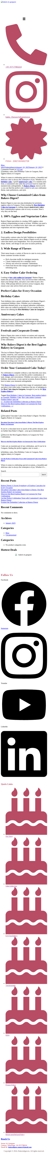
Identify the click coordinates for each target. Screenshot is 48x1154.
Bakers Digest (29, 186)
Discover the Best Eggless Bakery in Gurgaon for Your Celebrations (23, 441)
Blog (3, 165)
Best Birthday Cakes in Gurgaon (19, 395)
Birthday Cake (15, 397)
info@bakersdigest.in (9, 167)
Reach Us (5, 1139)
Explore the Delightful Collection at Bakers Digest (19, 502)
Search (3, 471)
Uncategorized (11, 535)
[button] (24, 19)
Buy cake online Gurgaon (31, 397)
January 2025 (10, 523)
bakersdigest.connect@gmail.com (20, 1147)
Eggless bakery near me (9, 399)
